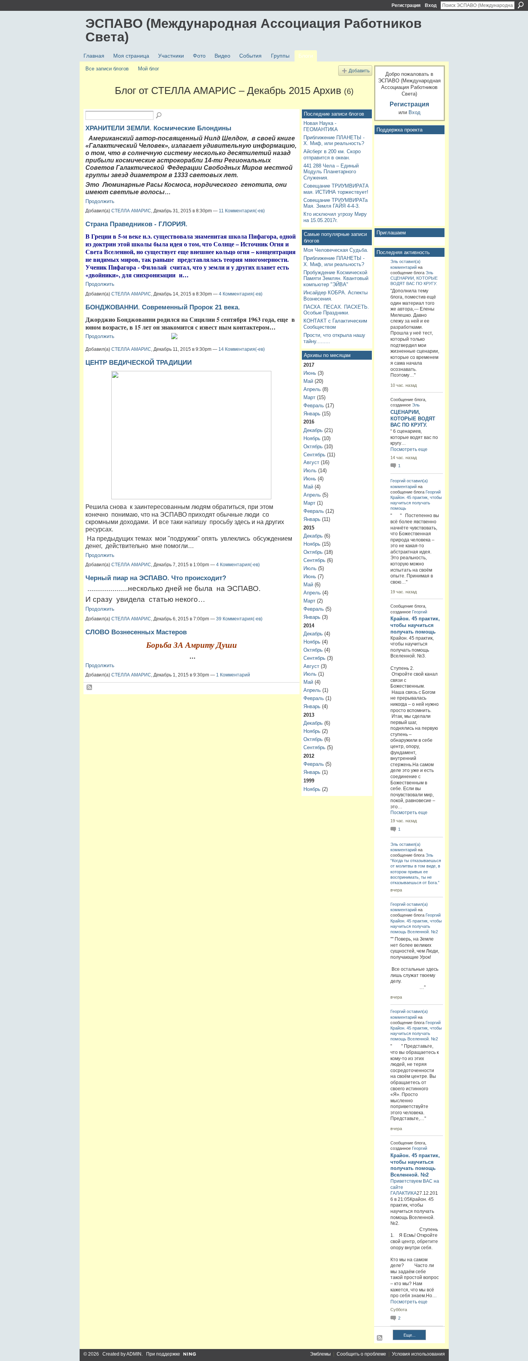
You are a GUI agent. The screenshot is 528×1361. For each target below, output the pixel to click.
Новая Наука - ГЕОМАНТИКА (320, 126)
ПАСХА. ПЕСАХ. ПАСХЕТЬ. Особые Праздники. (336, 310)
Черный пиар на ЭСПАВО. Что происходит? (155, 578)
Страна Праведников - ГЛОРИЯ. (136, 224)
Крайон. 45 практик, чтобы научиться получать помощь (416, 503)
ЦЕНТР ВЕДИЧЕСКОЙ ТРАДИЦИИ (138, 362)
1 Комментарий (233, 675)
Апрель (312, 389)
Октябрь (313, 446)
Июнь (309, 373)
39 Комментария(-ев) (239, 619)
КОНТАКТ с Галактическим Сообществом (335, 324)
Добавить (359, 70)
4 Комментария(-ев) (240, 294)
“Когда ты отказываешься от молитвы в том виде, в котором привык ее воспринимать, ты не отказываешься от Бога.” (415, 871)
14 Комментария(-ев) (241, 349)
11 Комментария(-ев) (242, 210)
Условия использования (418, 1354)
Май (308, 381)
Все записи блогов (107, 69)
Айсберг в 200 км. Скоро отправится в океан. (332, 155)
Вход (431, 5)
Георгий (397, 480)
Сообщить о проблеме (361, 1354)
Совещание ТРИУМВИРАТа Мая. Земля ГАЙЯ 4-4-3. (335, 203)
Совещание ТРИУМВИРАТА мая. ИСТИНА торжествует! (336, 189)
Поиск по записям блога (159, 115)
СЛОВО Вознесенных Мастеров (136, 632)
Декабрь (313, 430)
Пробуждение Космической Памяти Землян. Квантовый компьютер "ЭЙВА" (335, 278)
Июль (310, 470)
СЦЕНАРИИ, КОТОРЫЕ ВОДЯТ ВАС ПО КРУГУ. (412, 418)
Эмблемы (320, 1354)
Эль (394, 261)
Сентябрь (314, 455)
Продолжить (99, 201)
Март (309, 397)
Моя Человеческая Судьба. (335, 250)
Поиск (521, 5)
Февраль (313, 405)
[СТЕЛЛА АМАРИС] (97, 104)
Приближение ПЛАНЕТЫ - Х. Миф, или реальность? (333, 141)
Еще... (410, 1335)
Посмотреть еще (409, 449)
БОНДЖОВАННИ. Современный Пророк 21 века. (162, 307)
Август (311, 462)
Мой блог (148, 69)
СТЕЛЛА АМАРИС (131, 210)
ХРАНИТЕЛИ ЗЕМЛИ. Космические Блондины (158, 128)
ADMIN (133, 1354)
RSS (89, 687)
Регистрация (406, 5)
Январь (311, 414)
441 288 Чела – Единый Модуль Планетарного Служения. (331, 172)
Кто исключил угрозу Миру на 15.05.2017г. (335, 217)
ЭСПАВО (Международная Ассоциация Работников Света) (253, 30)
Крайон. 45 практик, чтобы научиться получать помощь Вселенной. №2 (416, 926)
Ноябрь (311, 438)
